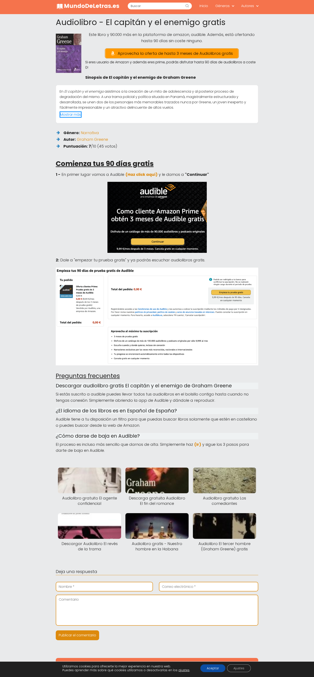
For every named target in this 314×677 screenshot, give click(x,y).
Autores (247, 5)
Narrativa (90, 132)
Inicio (204, 5)
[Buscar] (187, 6)
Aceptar (213, 668)
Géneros (222, 5)
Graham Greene (92, 139)
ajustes (183, 670)
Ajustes (238, 668)
